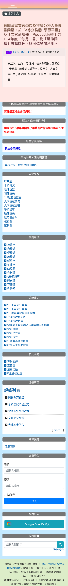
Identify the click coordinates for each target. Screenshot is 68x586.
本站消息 (13, 13)
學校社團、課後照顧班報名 (20, 165)
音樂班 (10, 272)
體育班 (10, 280)
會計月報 (12, 329)
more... (58, 430)
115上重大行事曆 (16, 305)
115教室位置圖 (12, 197)
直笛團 (10, 365)
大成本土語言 (16, 424)
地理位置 (9, 189)
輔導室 (10, 260)
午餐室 (10, 264)
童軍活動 (12, 369)
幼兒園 (10, 268)
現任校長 (9, 193)
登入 (34, 501)
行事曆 (8, 181)
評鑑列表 (12, 390)
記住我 (10, 494)
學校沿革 (9, 209)
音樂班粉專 (13, 276)
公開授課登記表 (16, 317)
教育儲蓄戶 (10, 217)
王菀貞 (15, 52)
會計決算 (12, 337)
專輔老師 (12, 361)
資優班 (10, 284)
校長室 (10, 244)
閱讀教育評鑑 (16, 397)
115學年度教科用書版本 (20, 313)
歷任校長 (9, 213)
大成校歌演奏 (12, 201)
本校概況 (9, 185)
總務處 (10, 256)
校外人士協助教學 (17, 345)
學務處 (10, 252)
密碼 (6, 479)
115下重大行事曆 (16, 309)
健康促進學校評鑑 (18, 411)
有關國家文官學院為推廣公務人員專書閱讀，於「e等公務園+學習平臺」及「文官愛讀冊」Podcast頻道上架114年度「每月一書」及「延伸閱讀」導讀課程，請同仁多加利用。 (32, 34)
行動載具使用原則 (17, 341)
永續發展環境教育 (18, 404)
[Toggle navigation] (12, 4)
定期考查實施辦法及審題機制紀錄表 (28, 325)
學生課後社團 (14, 373)
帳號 (6, 464)
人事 (9, 52)
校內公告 (25, 52)
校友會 (8, 221)
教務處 (10, 248)
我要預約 (10, 446)
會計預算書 (13, 333)
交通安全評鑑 (16, 418)
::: (3, 9)
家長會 (8, 225)
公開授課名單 (14, 321)
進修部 (10, 288)
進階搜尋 (58, 549)
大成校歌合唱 (12, 205)
